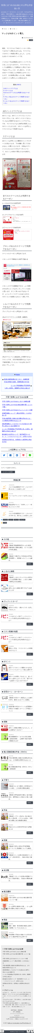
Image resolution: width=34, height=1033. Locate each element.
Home (18, 374)
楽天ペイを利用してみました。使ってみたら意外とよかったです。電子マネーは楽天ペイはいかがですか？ (20, 678)
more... (29, 564)
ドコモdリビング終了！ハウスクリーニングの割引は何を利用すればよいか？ (20, 618)
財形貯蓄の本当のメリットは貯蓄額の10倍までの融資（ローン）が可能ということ (21, 708)
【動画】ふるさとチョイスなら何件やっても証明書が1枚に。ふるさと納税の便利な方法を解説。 (20, 579)
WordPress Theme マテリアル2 (17, 1031)
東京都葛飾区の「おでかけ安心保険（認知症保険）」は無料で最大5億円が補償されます (20, 739)
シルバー (11, 519)
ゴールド (5, 519)
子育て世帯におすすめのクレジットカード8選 (17, 410)
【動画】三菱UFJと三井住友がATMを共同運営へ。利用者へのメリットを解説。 (20, 558)
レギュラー (22, 519)
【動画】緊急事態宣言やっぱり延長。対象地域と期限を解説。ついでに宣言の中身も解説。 (20, 547)
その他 (31, 40)
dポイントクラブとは (10, 88)
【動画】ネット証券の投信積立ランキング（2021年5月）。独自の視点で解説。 (20, 857)
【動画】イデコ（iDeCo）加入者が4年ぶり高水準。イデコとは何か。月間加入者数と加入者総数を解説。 (20, 818)
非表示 (19, 84)
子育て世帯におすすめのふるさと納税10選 (16, 401)
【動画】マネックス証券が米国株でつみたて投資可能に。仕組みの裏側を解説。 (20, 878)
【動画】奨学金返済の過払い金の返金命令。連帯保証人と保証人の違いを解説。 (20, 797)
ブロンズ (16, 519)
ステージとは (8, 90)
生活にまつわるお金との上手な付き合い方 (19, 1023)
